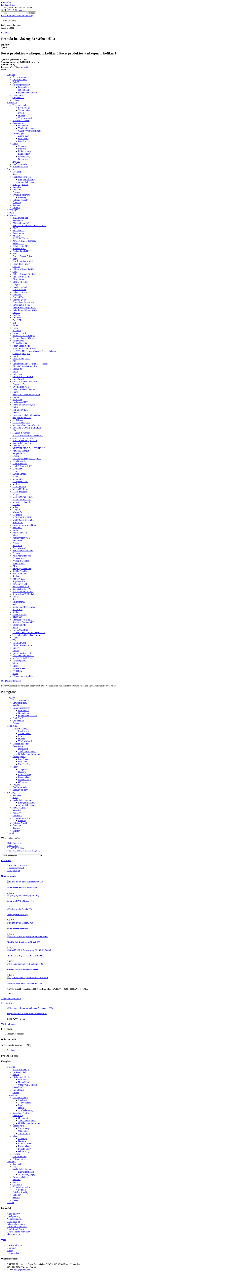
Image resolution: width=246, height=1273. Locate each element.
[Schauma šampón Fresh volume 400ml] (25, 964)
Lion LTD (17, 468)
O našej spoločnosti (15, 868)
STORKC (17, 617)
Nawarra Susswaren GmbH (25, 525)
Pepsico (16, 543)
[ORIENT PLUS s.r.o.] (12, 10)
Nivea (15, 535)
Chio (15, 271)
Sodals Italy (18, 609)
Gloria (15, 371)
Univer (16, 650)
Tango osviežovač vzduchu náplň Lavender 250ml (27, 1014)
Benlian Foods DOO (22, 251)
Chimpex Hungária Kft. (23, 269)
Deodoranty (18, 123)
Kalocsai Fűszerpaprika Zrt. (25, 440)
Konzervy (17, 189)
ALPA (16, 228)
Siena (15, 604)
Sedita (15, 596)
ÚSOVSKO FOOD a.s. (23, 655)
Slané (15, 174)
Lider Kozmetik (20, 463)
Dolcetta (16, 312)
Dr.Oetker (17, 315)
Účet (3, 1240)
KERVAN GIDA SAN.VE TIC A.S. (29, 448)
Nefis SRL (17, 527)
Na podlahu (23, 90)
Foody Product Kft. (21, 346)
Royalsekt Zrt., (19, 581)
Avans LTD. (18, 243)
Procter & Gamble (21, 561)
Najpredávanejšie (14, 1219)
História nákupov (14, 1245)
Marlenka (17, 484)
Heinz (15, 407)
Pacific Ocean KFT (21, 538)
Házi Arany (18, 399)
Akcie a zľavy (13, 1214)
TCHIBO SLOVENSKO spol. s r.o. (29, 632)
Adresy (10, 1250)
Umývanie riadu (20, 79)
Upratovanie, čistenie (27, 92)
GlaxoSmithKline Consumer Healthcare (30, 364)
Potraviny (11, 169)
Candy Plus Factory (21, 264)
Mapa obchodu (13, 1234)
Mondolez (17, 515)
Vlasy (15, 143)
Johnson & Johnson (21, 433)
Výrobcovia (12, 215)
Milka (15, 507)
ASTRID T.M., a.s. (21, 238)
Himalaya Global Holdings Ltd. (27, 415)
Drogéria (11, 74)
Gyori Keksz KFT (21, 387)
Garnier (16, 356)
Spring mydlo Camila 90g (17, 915)
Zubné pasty (23, 136)
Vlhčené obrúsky (26, 118)
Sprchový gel (24, 108)
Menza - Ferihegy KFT (23, 502)
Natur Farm (18, 522)
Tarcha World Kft (20, 630)
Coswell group (19, 300)
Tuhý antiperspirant (27, 128)
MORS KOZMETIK (22, 517)
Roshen (16, 576)
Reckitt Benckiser (20, 571)
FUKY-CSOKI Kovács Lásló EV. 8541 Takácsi (34, 351)
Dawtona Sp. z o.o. (21, 305)
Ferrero (16, 325)
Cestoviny (17, 192)
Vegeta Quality (19, 660)
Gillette (16, 361)
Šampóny (22, 146)
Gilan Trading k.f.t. (21, 358)
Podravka (17, 553)
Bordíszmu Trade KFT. (23, 261)
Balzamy (22, 148)
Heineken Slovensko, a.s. (24, 404)
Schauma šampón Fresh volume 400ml (22, 969)
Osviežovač (18, 95)
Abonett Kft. (18, 220)
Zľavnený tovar (8, 1003)
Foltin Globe (18, 340)
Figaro (15, 328)
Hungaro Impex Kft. (22, 417)
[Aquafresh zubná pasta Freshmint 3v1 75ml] (27, 977)
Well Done (17, 671)
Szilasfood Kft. (19, 625)
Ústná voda (23, 138)
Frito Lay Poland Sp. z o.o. (25, 348)
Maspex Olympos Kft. (23, 497)
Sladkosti (17, 172)
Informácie (6, 860)
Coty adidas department (23, 302)
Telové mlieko (24, 110)
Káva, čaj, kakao (20, 184)
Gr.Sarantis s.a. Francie (23, 376)
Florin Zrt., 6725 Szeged (24, 335)
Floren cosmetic (20, 333)
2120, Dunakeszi (20, 218)
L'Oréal (16, 456)
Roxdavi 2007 (19, 579)
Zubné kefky (24, 141)
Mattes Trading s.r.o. (22, 499)
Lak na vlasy (24, 154)
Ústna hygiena (19, 133)
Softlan (16, 612)
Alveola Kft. (18, 230)
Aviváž (16, 82)
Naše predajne (13, 870)
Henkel (16, 412)
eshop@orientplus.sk (23, 1269)
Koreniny (17, 187)
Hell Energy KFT (20, 410)
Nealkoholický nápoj (22, 177)
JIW (14, 430)
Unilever (16, 648)
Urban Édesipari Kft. (22, 653)
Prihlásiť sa (6, 2)
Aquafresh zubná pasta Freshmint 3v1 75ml (24, 983)
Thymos (16, 637)
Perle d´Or (17, 545)
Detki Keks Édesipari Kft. (24, 307)
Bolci (15, 253)
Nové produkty (8, 876)
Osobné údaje (13, 1253)
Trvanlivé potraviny (21, 195)
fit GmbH (17, 330)
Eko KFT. (17, 320)
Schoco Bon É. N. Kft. (23, 591)
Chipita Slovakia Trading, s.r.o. (26, 274)
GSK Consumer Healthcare (25, 381)
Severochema (19, 602)
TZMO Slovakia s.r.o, (22, 645)
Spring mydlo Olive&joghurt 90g (20, 901)
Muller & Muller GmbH (23, 520)
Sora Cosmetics (19, 614)
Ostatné (16, 100)
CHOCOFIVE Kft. (21, 276)
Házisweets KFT (20, 402)
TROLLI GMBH (20, 643)
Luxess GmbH (19, 474)
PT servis (17, 566)
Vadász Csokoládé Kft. (23, 658)
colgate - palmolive (21, 287)
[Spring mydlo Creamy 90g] (20, 923)
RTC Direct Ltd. (20, 584)
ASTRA (16, 236)
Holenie (21, 115)
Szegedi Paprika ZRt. (22, 620)
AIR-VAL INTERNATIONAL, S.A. (29, 225)
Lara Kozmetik (19, 461)
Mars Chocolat (19, 486)
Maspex (16, 494)
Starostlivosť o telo (21, 120)
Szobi (15, 627)
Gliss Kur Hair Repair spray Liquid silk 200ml (25, 956)
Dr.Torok (17, 317)
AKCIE (10, 212)
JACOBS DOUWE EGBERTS (27, 428)
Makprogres (18, 479)
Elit (14, 323)
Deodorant (23, 125)
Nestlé (15, 530)
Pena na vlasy (24, 156)
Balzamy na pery (20, 166)
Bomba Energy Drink (22, 256)
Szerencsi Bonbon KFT (23, 622)
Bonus (15, 259)
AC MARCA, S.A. (21, 223)
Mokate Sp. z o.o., (21, 512)
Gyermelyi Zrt (19, 384)
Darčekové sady (20, 164)
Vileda (15, 666)
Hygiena (16, 161)
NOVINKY (12, 210)
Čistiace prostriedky (21, 84)
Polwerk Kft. (18, 558)
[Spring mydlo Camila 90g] (19, 909)
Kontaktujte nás (8, 5)
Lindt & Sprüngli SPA (23, 466)
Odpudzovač (18, 97)
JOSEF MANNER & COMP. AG (28, 435)
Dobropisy (11, 1248)
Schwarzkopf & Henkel (23, 594)
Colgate (16, 284)
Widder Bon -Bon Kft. (23, 676)
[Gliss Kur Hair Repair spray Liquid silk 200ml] (29, 950)
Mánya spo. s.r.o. (20, 481)
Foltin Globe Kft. (20, 343)
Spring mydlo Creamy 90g (17, 928)
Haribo (16, 397)
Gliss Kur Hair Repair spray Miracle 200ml (24, 942)
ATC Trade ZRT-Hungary (24, 241)
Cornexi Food (19, 297)
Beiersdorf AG (19, 248)
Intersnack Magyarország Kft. (26, 425)
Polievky (22, 197)
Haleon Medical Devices (24, 389)
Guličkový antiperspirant (29, 131)
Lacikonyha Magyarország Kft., (27, 458)
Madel (15, 476)
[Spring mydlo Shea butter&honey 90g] (25, 881)
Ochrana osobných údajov (18, 1231)
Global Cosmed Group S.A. (25, 366)
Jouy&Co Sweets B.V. (23, 438)
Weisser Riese (19, 668)
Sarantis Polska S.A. (22, 589)
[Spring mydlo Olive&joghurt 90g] (23, 895)
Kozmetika (12, 102)
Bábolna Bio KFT (21, 246)
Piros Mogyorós (20, 548)
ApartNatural (18, 233)
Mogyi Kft (17, 509)
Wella (15, 673)
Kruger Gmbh (19, 453)
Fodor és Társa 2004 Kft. (24, 338)
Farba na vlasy (24, 151)
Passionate (17, 540)
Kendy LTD (18, 445)
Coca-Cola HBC (20, 282)
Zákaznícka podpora (16, 1224)
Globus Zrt (17, 369)
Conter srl (17, 294)
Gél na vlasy (23, 159)
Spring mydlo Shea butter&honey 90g (22, 887)
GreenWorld (18, 379)
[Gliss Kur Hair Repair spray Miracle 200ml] (27, 936)
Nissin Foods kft (20, 532)
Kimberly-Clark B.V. (22, 451)
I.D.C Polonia (19, 420)
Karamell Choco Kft (22, 443)
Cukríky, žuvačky (20, 200)
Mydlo (21, 113)
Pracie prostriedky (21, 77)
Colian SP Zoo (19, 289)
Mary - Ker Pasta (20, 489)
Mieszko (16, 504)
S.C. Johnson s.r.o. (21, 586)
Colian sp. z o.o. (20, 292)
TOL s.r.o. (17, 640)
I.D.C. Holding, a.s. (21, 422)
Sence (15, 599)
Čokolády (17, 202)
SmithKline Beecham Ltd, (24, 607)
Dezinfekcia (23, 87)
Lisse (15, 471)
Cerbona (16, 266)
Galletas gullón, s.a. (21, 353)
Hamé (15, 392)
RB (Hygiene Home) (22, 568)
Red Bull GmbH (20, 573)
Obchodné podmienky (17, 865)
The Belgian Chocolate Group (26, 635)
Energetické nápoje (26, 179)
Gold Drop (17, 374)
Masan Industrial (20, 492)
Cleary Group (19, 279)
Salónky (16, 205)
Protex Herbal (19, 563)
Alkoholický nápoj (26, 182)
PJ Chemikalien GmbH (23, 550)
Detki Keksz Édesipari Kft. (25, 310)
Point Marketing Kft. (22, 556)
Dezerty (16, 207)
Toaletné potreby (20, 105)
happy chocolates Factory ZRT (26, 394)
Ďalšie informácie (13, 681)
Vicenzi (16, 663)
